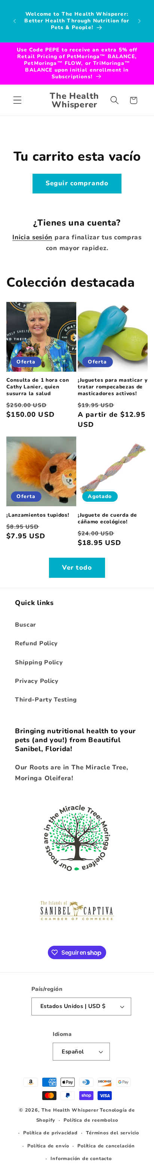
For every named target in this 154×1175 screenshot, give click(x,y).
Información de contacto (81, 1158)
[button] (17, 100)
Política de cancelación (106, 1146)
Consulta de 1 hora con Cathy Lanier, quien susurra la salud (37, 387)
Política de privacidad (50, 1133)
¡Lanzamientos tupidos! (37, 515)
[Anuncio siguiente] (139, 21)
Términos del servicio (112, 1133)
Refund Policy (36, 643)
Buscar (25, 625)
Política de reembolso (91, 1120)
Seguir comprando (77, 183)
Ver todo (77, 567)
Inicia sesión (32, 237)
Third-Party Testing (46, 700)
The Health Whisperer (70, 1110)
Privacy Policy (37, 681)
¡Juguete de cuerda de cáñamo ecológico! (107, 518)
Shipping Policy (39, 662)
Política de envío (48, 1146)
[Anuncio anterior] (14, 21)
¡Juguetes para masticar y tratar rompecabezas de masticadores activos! (112, 387)
